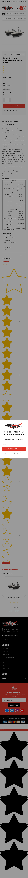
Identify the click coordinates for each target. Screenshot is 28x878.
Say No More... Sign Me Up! (14, 448)
